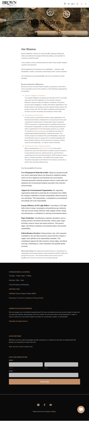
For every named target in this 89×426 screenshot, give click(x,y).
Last (46, 368)
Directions (13, 298)
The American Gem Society (34, 115)
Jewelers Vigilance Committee (35, 95)
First (11, 368)
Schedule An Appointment (18, 321)
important (45, 148)
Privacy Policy (38, 298)
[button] (72, 4)
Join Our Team (18, 346)
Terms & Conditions (25, 298)
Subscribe (44, 382)
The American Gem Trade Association (37, 146)
